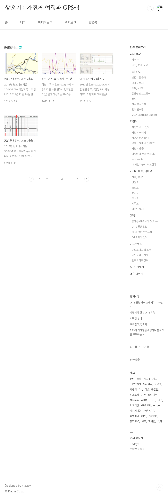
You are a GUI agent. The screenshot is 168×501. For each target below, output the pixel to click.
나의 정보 (135, 71)
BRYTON (135, 384)
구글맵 (154, 389)
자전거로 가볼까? (140, 137)
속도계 (146, 378)
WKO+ (145, 400)
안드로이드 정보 (140, 260)
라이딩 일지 (138, 208)
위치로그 (70, 22)
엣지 (159, 421)
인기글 (145, 346)
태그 (23, 22)
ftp (140, 389)
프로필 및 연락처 (138, 324)
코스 (160, 400)
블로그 (157, 384)
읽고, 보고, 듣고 (140, 65)
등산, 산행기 (137, 267)
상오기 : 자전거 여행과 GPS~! (42, 8)
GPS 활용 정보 (139, 226)
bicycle (153, 416)
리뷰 (146, 389)
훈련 (132, 378)
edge (156, 405)
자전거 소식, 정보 (140, 127)
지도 (154, 378)
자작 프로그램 (139, 104)
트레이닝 (147, 384)
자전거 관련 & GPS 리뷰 (142, 312)
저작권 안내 (136, 318)
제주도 (135, 203)
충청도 (135, 187)
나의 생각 (135, 54)
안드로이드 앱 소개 (141, 249)
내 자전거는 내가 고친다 (144, 164)
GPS (133, 215)
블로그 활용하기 (140, 77)
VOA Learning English (145, 114)
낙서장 (135, 59)
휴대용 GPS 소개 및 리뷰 (145, 221)
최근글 (133, 346)
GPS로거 (146, 405)
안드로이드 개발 (140, 255)
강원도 (135, 182)
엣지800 (134, 421)
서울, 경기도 (138, 177)
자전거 (133, 121)
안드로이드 (136, 244)
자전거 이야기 (139, 132)
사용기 (133, 389)
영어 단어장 (138, 109)
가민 (143, 394)
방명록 (93, 22)
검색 (150, 8)
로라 (139, 378)
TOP (160, 487)
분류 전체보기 (137, 47)
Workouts (137, 159)
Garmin (134, 400)
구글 (153, 400)
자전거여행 (135, 410)
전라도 (135, 192)
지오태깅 (134, 405)
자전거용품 (149, 410)
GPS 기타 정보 (139, 237)
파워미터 (134, 416)
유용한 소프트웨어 (141, 93)
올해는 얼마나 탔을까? (143, 143)
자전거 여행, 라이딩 (141, 171)
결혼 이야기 (136, 273)
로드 (144, 421)
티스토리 (134, 394)
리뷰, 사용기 (138, 88)
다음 (86, 179)
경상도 (135, 198)
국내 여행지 (138, 82)
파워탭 (151, 421)
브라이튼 (152, 394)
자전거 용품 (138, 148)
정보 (134, 98)
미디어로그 (45, 22)
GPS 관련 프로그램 (142, 232)
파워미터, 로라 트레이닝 (144, 153)
